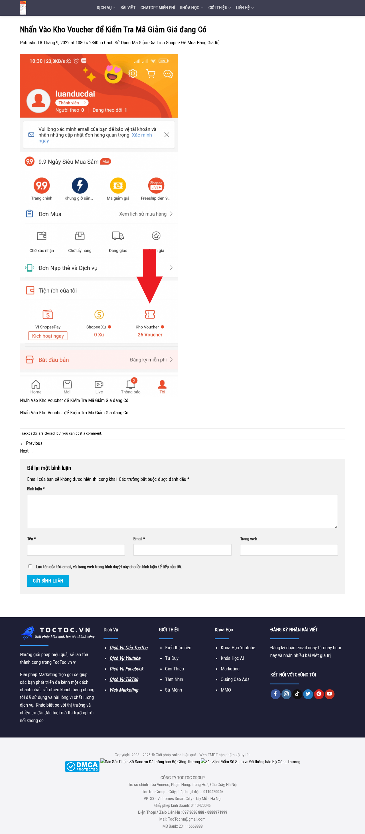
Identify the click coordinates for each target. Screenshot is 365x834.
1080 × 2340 (87, 42)
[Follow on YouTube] (330, 694)
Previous (31, 443)
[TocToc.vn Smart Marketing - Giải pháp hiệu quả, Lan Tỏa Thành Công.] (54, 8)
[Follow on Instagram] (286, 694)
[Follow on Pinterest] (319, 694)
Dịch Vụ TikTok (124, 679)
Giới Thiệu (217, 7)
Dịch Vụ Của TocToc (128, 647)
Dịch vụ (104, 7)
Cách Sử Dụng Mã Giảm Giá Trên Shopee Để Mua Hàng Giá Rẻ (162, 42)
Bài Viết (128, 7)
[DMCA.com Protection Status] (82, 766)
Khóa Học (189, 7)
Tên (31, 538)
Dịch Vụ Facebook (126, 669)
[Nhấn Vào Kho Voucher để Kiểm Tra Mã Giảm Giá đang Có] (99, 225)
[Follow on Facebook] (276, 694)
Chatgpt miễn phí (158, 7)
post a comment (88, 433)
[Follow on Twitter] (308, 694)
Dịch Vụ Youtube (125, 658)
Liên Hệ (243, 7)
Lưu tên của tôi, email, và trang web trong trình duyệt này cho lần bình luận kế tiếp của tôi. (109, 566)
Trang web (248, 538)
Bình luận (36, 488)
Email (139, 538)
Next (27, 451)
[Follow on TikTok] (297, 694)
